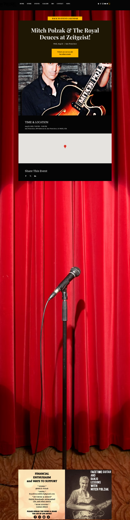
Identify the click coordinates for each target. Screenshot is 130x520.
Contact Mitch (42, 507)
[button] (109, 4)
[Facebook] (101, 4)
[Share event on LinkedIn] (35, 176)
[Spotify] (98, 4)
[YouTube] (105, 4)
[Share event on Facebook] (26, 176)
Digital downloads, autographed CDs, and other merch (42, 500)
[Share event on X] (30, 176)
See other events (65, 54)
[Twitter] (107, 4)
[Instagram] (103, 4)
